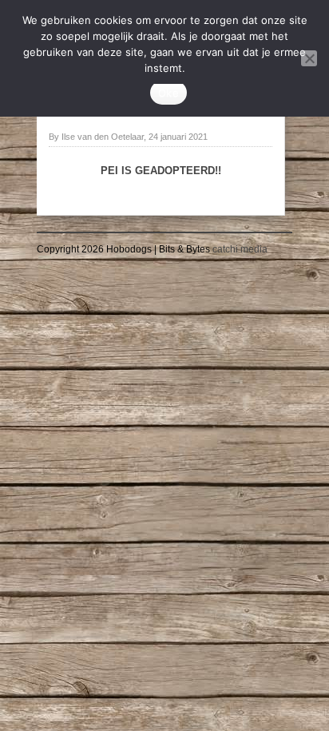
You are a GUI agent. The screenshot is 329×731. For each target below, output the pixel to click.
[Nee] (309, 58)
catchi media (240, 249)
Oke (168, 92)
